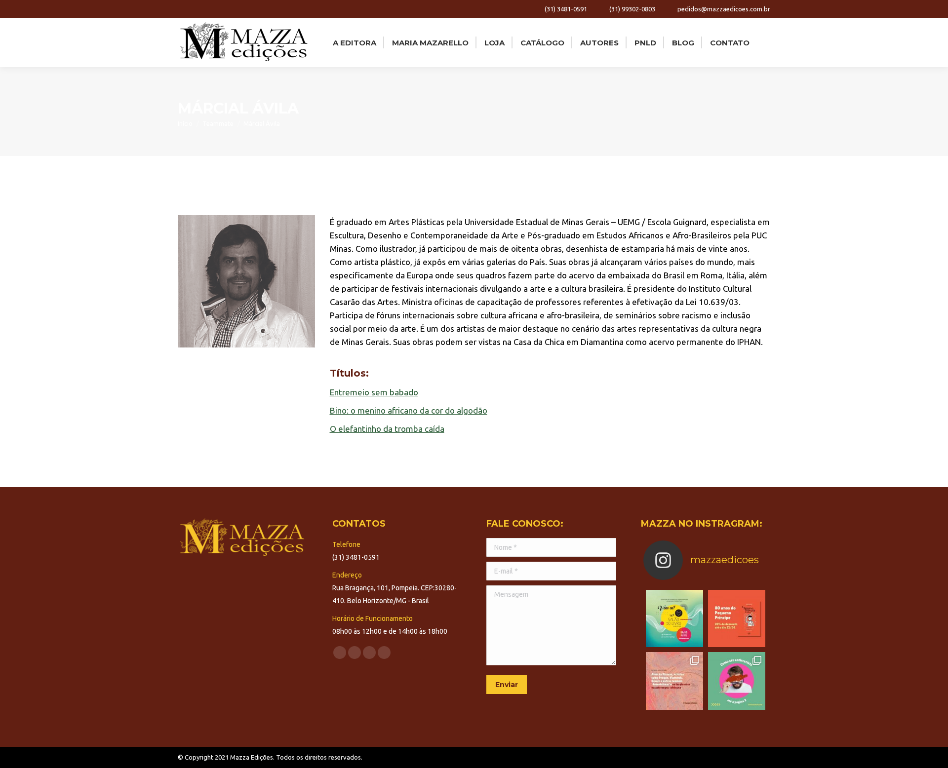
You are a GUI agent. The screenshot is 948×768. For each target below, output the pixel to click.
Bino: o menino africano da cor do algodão (408, 410)
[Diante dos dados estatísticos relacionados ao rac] (736, 680)
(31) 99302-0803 (632, 8)
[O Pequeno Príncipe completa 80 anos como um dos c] (736, 618)
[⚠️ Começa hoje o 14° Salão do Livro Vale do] (674, 618)
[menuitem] (353, 42)
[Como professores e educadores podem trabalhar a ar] (674, 680)
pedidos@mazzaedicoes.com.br (723, 8)
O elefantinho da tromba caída (387, 428)
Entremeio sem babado (374, 392)
